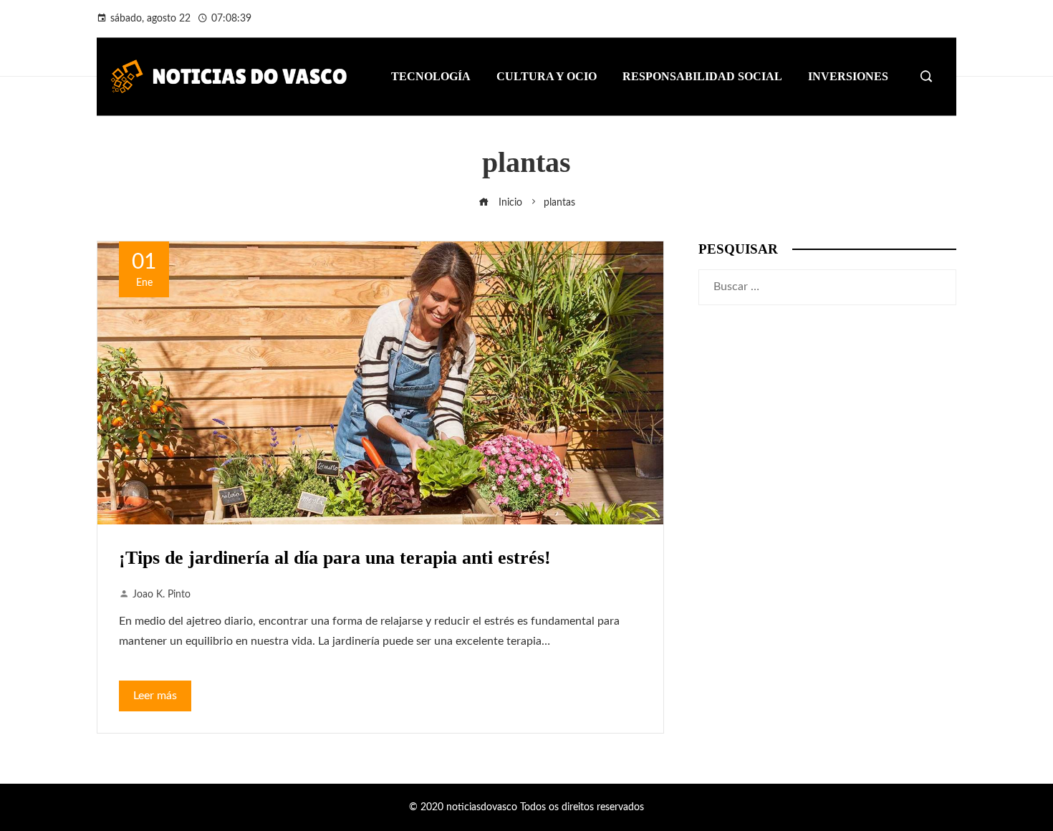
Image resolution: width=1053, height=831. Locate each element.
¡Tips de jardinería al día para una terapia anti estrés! (335, 557)
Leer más (155, 695)
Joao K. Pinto (162, 594)
